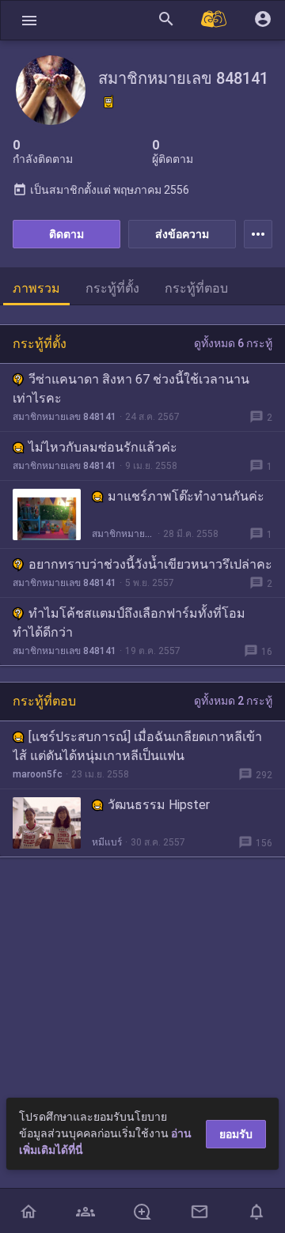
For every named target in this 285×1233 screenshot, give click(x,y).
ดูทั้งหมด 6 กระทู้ (233, 343)
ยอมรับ (236, 1134)
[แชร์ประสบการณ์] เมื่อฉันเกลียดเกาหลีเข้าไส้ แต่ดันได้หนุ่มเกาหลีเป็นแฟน (137, 746)
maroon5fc (38, 774)
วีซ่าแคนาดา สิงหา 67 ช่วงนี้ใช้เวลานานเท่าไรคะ (131, 389)
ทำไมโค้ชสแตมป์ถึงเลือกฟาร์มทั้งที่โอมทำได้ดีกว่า (129, 623)
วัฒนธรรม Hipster (159, 804)
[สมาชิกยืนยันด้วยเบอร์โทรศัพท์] (108, 102)
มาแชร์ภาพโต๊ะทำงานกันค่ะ (186, 496)
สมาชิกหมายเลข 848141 (64, 416)
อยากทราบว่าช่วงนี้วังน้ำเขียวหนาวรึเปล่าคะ (150, 564)
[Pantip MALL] (214, 20)
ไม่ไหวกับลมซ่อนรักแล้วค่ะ (102, 447)
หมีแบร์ (107, 842)
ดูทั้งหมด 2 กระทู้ (233, 700)
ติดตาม (66, 234)
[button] (29, 20)
